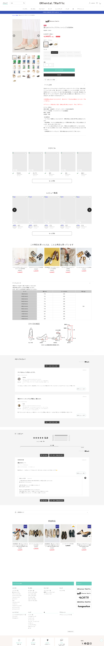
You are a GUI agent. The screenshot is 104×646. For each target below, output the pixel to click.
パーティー (14, 603)
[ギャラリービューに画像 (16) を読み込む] (29, 67)
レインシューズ (15, 607)
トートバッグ (31, 619)
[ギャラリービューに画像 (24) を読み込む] (38, 72)
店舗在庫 (59, 74)
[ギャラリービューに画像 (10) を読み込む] (29, 62)
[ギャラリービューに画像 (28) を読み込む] (33, 76)
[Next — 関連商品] (89, 536)
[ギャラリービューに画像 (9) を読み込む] (24, 62)
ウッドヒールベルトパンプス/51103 (84, 267)
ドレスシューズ (15, 602)
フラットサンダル (32, 595)
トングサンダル (31, 597)
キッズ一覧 (62, 590)
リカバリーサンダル (32, 600)
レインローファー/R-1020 (67, 543)
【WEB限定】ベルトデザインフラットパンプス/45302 (52, 268)
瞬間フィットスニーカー (49, 592)
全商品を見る (70, 631)
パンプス (14, 588)
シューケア (14, 616)
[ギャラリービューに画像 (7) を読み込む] (14, 62)
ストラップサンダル (32, 592)
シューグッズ (15, 612)
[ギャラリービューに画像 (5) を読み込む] (33, 57)
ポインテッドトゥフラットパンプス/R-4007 (36, 544)
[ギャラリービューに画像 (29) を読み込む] (38, 76)
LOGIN (93, 3)
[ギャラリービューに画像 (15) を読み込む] (24, 67)
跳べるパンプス (15, 592)
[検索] (24, 3)
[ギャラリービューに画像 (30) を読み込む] (14, 81)
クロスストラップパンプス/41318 (36, 267)
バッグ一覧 (30, 614)
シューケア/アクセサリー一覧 (19, 614)
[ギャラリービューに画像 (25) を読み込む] (14, 76)
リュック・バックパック (33, 621)
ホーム (13, 15)
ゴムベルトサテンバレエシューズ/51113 (68, 268)
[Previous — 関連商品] (14, 536)
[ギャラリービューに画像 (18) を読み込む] (38, 67)
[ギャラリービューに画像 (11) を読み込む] (33, 62)
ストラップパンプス (17, 595)
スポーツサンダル (32, 598)
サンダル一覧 (31, 590)
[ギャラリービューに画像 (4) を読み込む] (29, 57)
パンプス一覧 (15, 590)
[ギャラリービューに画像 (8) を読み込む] (19, 62)
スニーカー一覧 (47, 590)
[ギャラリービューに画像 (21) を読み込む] (24, 72)
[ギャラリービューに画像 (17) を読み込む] (33, 67)
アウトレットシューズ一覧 (66, 614)
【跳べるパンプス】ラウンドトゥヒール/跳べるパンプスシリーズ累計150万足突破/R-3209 (84, 545)
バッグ (29, 612)
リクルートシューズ (17, 605)
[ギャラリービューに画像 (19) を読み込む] (14, 72)
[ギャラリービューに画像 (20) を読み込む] (19, 72)
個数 (45, 62)
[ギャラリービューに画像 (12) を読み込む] (38, 62)
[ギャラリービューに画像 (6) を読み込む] (38, 57)
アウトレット (63, 612)
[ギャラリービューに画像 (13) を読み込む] (14, 67)
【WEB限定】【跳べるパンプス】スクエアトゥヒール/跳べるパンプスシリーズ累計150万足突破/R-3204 (52, 545)
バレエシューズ (15, 597)
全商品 (17, 15)
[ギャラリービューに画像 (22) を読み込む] (29, 72)
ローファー (14, 598)
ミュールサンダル (32, 593)
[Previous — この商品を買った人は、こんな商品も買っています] (14, 259)
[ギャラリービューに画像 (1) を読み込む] (14, 57)
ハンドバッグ (31, 618)
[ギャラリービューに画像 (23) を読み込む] (33, 72)
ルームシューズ (15, 609)
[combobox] (18, 3)
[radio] (46, 44)
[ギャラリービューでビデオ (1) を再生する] (29, 76)
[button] (65, 85)
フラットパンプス (16, 593)
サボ (13, 600)
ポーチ (29, 628)
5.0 (46, 438)
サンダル (30, 588)
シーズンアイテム (32, 624)
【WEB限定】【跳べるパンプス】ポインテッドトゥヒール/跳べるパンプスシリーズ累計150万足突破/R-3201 (20, 545)
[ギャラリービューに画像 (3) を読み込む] (24, 57)
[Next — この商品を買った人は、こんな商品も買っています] (89, 259)
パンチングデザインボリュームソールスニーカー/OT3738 (20, 268)
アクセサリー (15, 618)
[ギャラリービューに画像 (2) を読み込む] (19, 57)
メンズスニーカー (48, 593)
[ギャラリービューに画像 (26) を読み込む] (19, 76)
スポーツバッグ (31, 626)
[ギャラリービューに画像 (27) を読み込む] (24, 76)
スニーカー (46, 588)
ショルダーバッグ (32, 616)
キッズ (61, 588)
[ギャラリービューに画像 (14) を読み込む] (19, 67)
